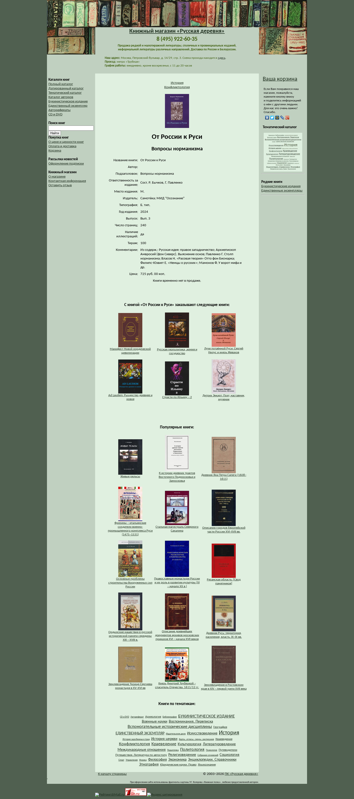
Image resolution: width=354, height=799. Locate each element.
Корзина (54, 151)
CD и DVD (55, 114)
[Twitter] (272, 117)
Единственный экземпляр (67, 106)
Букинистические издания (281, 186)
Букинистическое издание (68, 101)
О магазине (57, 177)
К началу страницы (112, 774)
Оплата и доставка (62, 146)
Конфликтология (177, 87)
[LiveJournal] (282, 117)
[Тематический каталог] (283, 171)
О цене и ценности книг (66, 142)
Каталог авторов (60, 97)
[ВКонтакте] (267, 117)
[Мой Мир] (277, 117)
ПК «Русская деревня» (241, 774)
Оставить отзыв (60, 185)
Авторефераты (59, 110)
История (177, 83)
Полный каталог (60, 84)
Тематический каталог (65, 93)
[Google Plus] (287, 117)
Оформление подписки (66, 164)
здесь (221, 58)
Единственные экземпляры (281, 191)
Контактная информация (67, 181)
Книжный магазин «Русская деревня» (177, 31)
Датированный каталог (66, 88)
